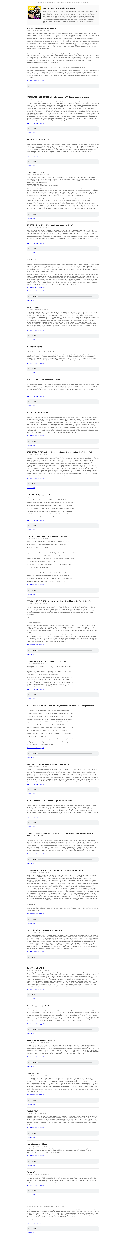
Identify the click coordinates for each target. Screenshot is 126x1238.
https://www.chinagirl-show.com (36, 287)
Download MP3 (31, 90)
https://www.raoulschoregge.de (35, 80)
